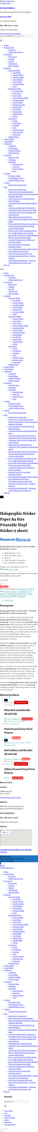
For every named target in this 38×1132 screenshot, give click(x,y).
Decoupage (8, 54)
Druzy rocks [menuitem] (17, 922)
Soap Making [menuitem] (13, 975)
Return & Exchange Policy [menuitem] (17, 1011)
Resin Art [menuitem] (7, 895)
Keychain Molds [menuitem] (18, 911)
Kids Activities (18, 164)
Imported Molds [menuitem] (14, 897)
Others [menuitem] (15, 943)
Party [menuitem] (14, 998)
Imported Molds (14, 70)
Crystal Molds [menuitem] (18, 906)
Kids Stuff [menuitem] (12, 989)
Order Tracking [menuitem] (9, 1118)
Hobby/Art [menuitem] (8, 970)
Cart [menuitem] (5, 1113)
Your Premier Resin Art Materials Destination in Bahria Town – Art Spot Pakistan (21, 256)
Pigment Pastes (18, 130)
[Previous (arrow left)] (1, 1131)
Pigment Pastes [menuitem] (18, 956)
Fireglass (16, 125)
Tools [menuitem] (15, 954)
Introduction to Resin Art (17, 189)
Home (6, 45)
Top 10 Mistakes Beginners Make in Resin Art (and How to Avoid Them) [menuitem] (23, 1077)
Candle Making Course (16, 180)
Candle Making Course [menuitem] (16, 1007)
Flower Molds (9, 139)
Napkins (11, 59)
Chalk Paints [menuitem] (12, 890)
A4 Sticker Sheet (10, 591)
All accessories (18, 132)
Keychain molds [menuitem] (18, 927)
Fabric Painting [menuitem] (13, 979)
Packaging (12, 160)
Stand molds (17, 112)
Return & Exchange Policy (17, 185)
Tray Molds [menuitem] (17, 899)
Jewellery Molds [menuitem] (18, 904)
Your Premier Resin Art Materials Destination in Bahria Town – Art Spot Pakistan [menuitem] (21, 1082)
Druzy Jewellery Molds (20, 98)
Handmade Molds (14, 89)
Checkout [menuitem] (7, 1115)
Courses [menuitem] (7, 1000)
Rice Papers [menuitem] (12, 883)
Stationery (8, 155)
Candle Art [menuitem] (12, 973)
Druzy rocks (17, 96)
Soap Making (13, 148)
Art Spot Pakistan (7, 8)
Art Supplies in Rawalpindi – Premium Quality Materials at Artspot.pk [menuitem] (22, 1088)
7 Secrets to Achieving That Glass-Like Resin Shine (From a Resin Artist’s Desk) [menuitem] (22, 1035)
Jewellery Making (14, 151)
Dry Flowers (17, 123)
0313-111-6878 (5, 16)
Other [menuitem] (15, 913)
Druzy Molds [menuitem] (17, 908)
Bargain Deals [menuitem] (9, 874)
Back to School (18, 169)
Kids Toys (16, 167)
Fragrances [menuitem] (16, 961)
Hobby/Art (8, 144)
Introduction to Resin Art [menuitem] (17, 1016)
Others (15, 116)
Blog (5, 187)
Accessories (12, 119)
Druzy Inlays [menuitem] (17, 920)
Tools (15, 128)
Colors (15, 121)
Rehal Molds (17, 107)
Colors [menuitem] (15, 947)
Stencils (11, 61)
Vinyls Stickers (13, 137)
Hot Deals (12, 50)
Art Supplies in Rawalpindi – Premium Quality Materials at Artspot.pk (22, 261)
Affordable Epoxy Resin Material (20, 217)
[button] (19, 269)
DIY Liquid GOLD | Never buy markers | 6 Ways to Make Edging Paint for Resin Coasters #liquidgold (23, 226)
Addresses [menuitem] (8, 1122)
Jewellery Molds (18, 77)
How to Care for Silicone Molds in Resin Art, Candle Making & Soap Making (22, 232)
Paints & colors (13, 157)
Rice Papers (12, 57)
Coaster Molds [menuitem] (18, 902)
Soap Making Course (15, 178)
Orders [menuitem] (6, 1120)
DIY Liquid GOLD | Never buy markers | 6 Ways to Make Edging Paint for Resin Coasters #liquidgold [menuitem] (23, 1052)
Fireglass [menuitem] (16, 952)
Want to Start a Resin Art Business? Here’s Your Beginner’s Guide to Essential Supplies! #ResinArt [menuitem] (23, 1020)
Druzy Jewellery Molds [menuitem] (20, 924)
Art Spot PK (21, 596)
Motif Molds (8, 141)
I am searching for (6, 36)
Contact (7, 183)
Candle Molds (17, 114)
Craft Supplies (22, 591)
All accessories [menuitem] (18, 959)
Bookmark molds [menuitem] (19, 931)
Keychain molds (18, 100)
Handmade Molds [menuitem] (14, 915)
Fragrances (16, 135)
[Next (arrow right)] (3, 1131)
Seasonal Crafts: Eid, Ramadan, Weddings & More (19, 245)
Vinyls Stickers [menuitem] (13, 963)
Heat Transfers (13, 66)
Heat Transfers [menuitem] (13, 892)
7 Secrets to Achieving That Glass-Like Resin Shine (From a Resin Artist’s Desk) (22, 209)
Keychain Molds (18, 84)
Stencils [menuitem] (11, 888)
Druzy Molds (17, 82)
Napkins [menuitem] (11, 885)
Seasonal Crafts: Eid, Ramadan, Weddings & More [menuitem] (19, 1072)
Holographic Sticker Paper (17, 594)
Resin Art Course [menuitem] (14, 1002)
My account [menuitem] (8, 1111)
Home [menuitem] (6, 872)
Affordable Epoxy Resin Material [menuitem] (20, 1043)
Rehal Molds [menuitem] (17, 934)
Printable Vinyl (5, 596)
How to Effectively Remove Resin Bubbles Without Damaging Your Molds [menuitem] (23, 1063)
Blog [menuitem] (5, 1014)
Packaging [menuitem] (12, 986)
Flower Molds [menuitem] (9, 966)
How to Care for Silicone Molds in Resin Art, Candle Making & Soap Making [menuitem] (22, 1058)
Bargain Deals (9, 48)
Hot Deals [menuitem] (12, 876)
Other (15, 86)
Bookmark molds (19, 105)
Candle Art (12, 146)
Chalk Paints (12, 64)
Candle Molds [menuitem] (17, 940)
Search (6, 1101)
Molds (30, 594)
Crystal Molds (18, 80)
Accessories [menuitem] (12, 945)
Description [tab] (8, 600)
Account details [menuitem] (9, 1124)
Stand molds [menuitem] (17, 938)
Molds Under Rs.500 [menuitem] (15, 879)
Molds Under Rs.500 (15, 52)
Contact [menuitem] (7, 1009)
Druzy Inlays (17, 93)
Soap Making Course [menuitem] (15, 1005)
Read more (27, 719)
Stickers (31, 589)
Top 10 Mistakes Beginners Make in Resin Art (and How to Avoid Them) (23, 250)
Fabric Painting (13, 153)
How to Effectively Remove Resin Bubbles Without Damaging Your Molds (23, 236)
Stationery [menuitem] (8, 982)
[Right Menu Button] (7, 868)
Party (14, 171)
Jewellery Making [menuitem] (14, 977)
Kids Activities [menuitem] (18, 991)
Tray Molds (17, 73)
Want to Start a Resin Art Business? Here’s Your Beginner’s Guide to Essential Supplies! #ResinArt (23, 194)
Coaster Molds (18, 75)
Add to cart (4, 586)
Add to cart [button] (16, 738)
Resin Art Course (14, 176)
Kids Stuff (12, 162)
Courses (7, 173)
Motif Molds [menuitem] (8, 968)
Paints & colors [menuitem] (13, 984)
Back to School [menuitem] (18, 995)
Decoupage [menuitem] (8, 881)
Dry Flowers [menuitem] (17, 950)
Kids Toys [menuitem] (16, 993)
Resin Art (7, 68)
